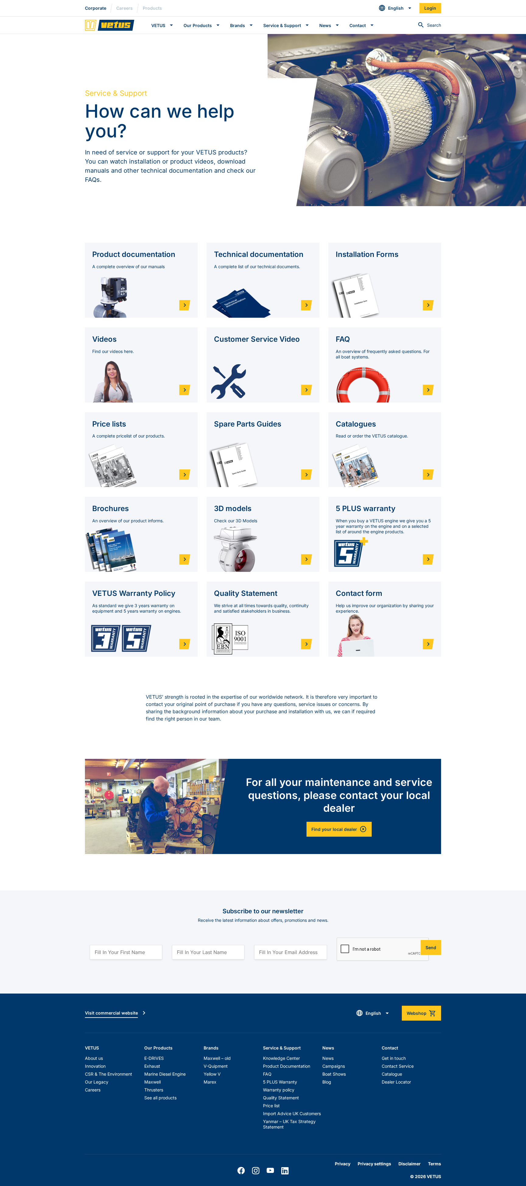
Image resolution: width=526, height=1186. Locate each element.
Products (152, 8)
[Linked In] (285, 1170)
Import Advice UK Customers (292, 1113)
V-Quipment (216, 1066)
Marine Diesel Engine (165, 1074)
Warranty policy (278, 1089)
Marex (210, 1081)
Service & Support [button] (282, 25)
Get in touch (394, 1058)
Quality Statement (281, 1097)
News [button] (325, 25)
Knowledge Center (281, 1058)
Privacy (342, 1163)
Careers (124, 8)
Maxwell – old (217, 1058)
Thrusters (153, 1089)
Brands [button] (237, 25)
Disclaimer (409, 1163)
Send (431, 947)
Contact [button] (357, 25)
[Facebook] (241, 1170)
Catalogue (392, 1074)
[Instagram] (255, 1170)
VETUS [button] (158, 25)
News (328, 1058)
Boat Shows (334, 1074)
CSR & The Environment (108, 1074)
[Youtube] (270, 1170)
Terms (434, 1163)
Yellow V (212, 1074)
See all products (160, 1097)
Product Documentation (286, 1066)
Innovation (95, 1066)
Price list (271, 1105)
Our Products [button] (198, 25)
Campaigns (333, 1066)
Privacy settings (374, 1163)
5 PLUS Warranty (280, 1081)
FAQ (267, 1074)
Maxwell (152, 1081)
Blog (326, 1081)
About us (94, 1058)
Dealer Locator (396, 1081)
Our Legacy (96, 1081)
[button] (395, 8)
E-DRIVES (154, 1058)
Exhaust (152, 1066)
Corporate (95, 8)
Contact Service (398, 1066)
